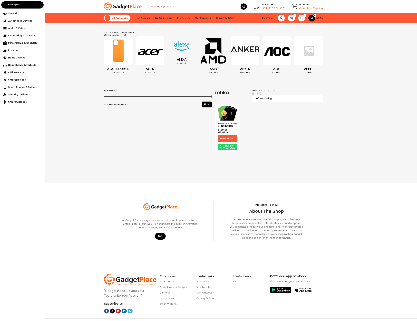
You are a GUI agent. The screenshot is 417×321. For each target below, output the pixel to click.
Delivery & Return (206, 298)
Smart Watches (169, 304)
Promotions (203, 281)
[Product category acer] (150, 55)
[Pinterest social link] (118, 311)
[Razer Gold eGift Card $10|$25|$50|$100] (227, 113)
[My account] (281, 18)
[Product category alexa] (181, 51)
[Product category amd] (213, 55)
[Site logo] (123, 6)
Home (106, 32)
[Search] (244, 6)
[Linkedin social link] (124, 311)
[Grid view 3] (257, 93)
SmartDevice (167, 281)
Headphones (167, 298)
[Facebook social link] (106, 311)
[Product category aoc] (277, 55)
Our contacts (204, 292)
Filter (207, 104)
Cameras (165, 292)
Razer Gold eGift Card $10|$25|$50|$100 (227, 125)
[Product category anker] (245, 55)
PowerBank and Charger (173, 287)
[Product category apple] (308, 55)
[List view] (253, 93)
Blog (235, 281)
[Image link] (130, 279)
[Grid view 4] (261, 93)
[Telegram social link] (130, 311)
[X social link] (112, 311)
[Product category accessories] (118, 55)
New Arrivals (203, 287)
